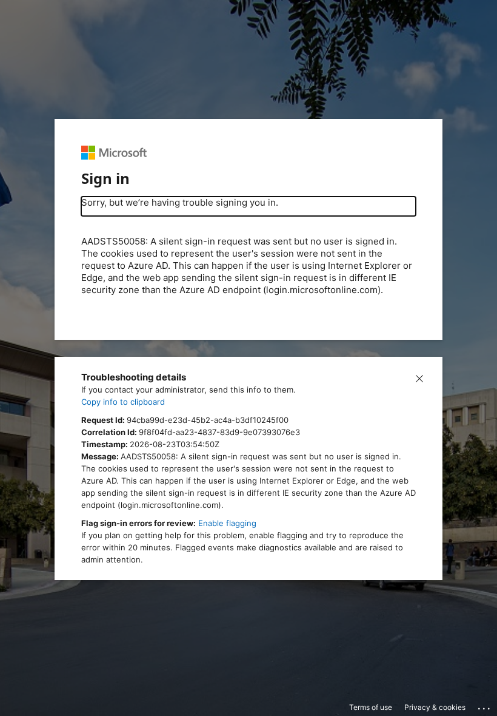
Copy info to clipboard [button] (123, 402)
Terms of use (370, 707)
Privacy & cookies (434, 707)
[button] (419, 377)
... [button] (485, 706)
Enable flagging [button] (227, 523)
